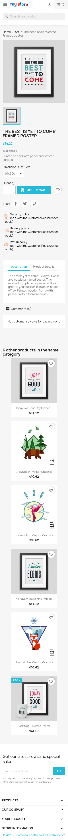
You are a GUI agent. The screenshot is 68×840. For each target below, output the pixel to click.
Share (15, 203)
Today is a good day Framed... (34, 408)
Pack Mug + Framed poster (34, 726)
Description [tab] (19, 267)
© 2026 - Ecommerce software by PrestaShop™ (34, 835)
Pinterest (34, 203)
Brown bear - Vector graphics (34, 471)
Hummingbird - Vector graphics (34, 535)
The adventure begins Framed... (34, 599)
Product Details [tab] (43, 267)
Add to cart (33, 190)
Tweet (24, 203)
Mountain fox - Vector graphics (34, 662)
